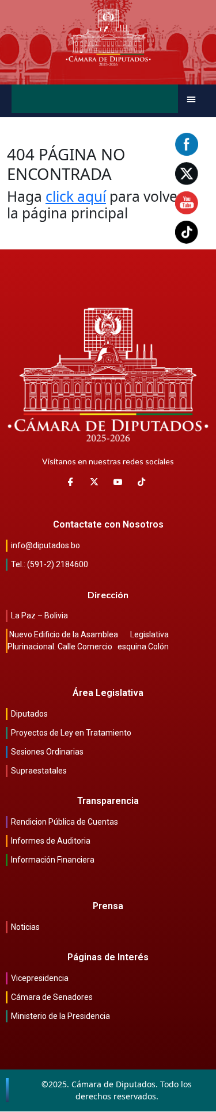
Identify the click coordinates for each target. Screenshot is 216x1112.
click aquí (76, 196)
